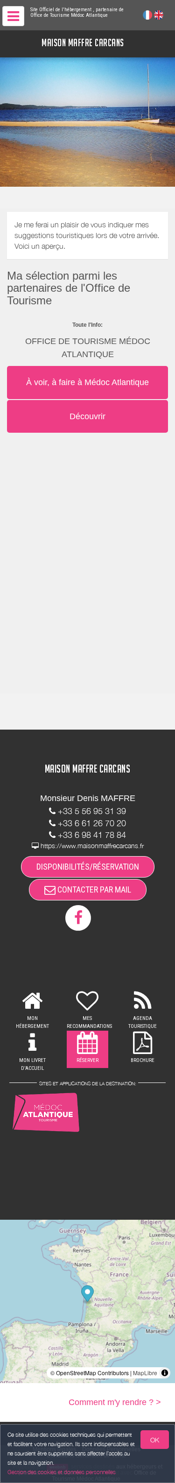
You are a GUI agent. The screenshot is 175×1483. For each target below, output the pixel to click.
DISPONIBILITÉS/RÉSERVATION (87, 867)
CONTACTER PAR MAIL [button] (93, 889)
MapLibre (145, 1373)
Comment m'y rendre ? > (115, 1402)
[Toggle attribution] (164, 1372)
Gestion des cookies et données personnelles (61, 1472)
